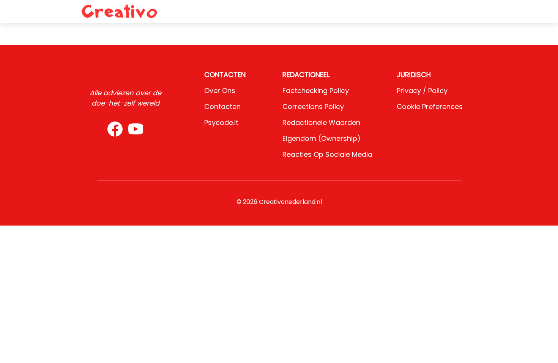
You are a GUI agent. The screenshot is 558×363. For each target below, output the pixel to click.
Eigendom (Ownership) (321, 138)
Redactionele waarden (321, 122)
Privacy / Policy (422, 90)
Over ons (219, 90)
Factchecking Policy (315, 90)
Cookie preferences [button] (430, 106)
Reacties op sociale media (327, 154)
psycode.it (221, 122)
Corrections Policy (313, 106)
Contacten (222, 106)
